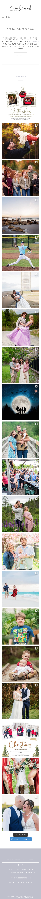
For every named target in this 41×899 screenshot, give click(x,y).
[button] (6, 16)
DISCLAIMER (28, 860)
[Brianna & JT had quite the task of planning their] (20, 290)
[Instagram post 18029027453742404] (20, 141)
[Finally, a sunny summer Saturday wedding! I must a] (20, 813)
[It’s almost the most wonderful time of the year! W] (20, 738)
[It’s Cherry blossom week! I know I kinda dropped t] (20, 551)
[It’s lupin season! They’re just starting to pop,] (20, 514)
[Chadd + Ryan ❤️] (20, 215)
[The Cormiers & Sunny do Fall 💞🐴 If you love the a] (20, 178)
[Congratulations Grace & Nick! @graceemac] (20, 701)
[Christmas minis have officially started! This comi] (20, 402)
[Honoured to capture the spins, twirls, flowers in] (20, 365)
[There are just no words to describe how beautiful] (20, 776)
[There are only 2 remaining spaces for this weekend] (20, 103)
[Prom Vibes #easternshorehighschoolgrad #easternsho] (20, 327)
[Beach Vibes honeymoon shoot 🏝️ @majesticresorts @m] (20, 589)
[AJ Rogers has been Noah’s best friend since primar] (20, 253)
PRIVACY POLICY (14, 860)
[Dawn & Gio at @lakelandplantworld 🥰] (20, 626)
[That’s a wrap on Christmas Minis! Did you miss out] (20, 664)
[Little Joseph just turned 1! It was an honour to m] (20, 440)
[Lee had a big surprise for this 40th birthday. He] (20, 477)
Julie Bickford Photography (20, 8)
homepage (34, 41)
